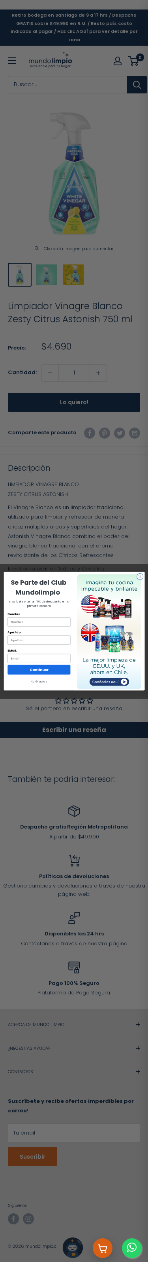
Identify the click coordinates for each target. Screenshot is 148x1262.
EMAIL (11, 650)
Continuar (38, 669)
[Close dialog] (140, 576)
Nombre (13, 614)
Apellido (13, 632)
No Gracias (39, 681)
